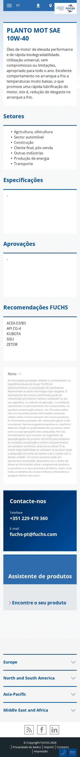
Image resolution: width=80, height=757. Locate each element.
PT (18, 5)
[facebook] (41, 729)
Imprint (49, 747)
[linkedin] (54, 729)
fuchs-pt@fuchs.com (33, 534)
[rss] (29, 729)
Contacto (63, 747)
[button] (40, 374)
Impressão (41, 751)
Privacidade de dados (27, 747)
